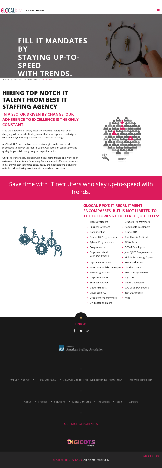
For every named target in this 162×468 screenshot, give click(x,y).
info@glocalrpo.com (140, 379)
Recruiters (32, 79)
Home (6, 79)
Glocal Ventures (81, 401)
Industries (104, 401)
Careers (133, 401)
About (27, 401)
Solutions (18, 79)
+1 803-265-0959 (35, 10)
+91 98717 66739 (20, 379)
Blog (119, 401)
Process (42, 401)
